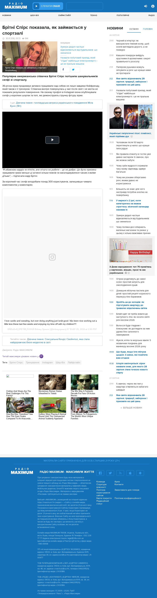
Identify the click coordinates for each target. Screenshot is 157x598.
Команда (100, 481)
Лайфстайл (64, 15)
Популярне (123, 15)
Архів (117, 481)
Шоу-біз (34, 15)
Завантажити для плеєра (127, 490)
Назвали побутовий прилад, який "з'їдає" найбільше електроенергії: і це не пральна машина (78, 60)
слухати (50, 6)
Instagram (47, 362)
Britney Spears (42, 329)
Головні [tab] (147, 29)
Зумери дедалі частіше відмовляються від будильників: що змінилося (78, 49)
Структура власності (101, 485)
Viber (41, 356)
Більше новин (132, 408)
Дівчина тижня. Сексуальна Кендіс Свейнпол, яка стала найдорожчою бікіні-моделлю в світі (50, 341)
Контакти (119, 484)
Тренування (32, 362)
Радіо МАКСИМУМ (22, 350)
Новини (6, 15)
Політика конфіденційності (128, 498)
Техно (93, 15)
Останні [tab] (133, 29)
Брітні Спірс (16, 362)
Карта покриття (104, 498)
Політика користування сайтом (103, 493)
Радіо (152, 15)
